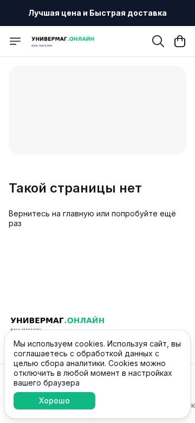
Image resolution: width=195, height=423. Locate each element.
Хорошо (54, 400)
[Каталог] (15, 41)
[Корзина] (179, 41)
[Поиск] (158, 41)
